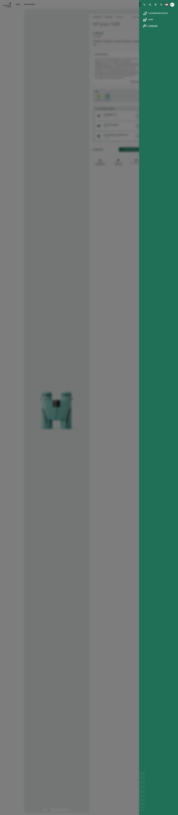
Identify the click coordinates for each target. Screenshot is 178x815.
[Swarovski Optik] (7, 5)
